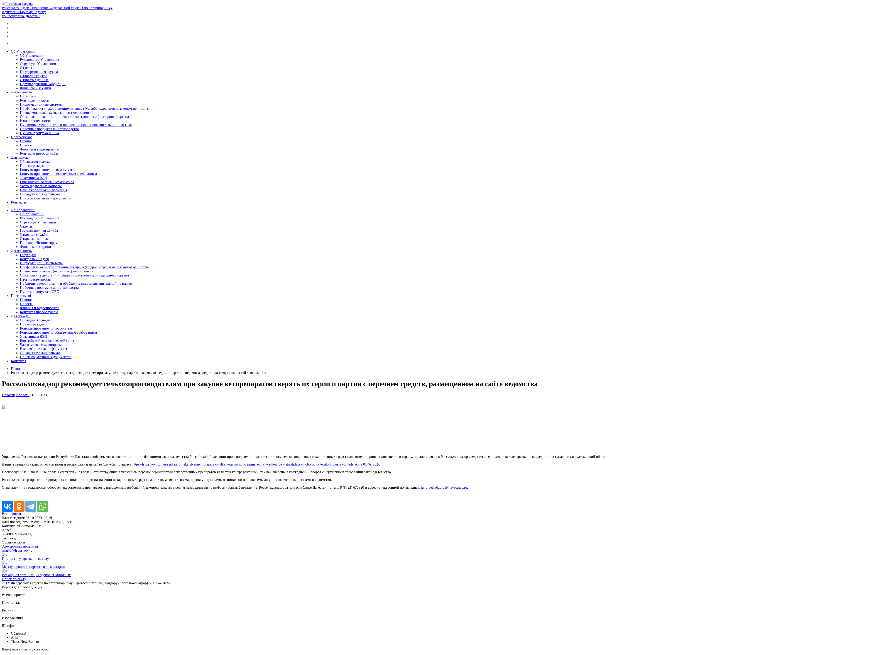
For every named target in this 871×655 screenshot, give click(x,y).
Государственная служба (39, 72)
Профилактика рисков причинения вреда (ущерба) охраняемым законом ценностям (84, 108)
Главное (26, 141)
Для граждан (21, 157)
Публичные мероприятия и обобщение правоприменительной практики (76, 125)
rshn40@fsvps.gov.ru (17, 550)
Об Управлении (23, 51)
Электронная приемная (20, 546)
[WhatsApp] (42, 506)
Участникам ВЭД (33, 178)
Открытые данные (34, 80)
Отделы (26, 68)
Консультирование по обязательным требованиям (58, 174)
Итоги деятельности (35, 121)
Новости (26, 145)
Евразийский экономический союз (47, 182)
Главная (17, 369)
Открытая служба (33, 76)
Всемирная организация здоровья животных (36, 575)
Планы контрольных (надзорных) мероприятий (56, 112)
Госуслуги (28, 96)
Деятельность (21, 92)
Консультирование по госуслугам (46, 170)
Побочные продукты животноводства (49, 129)
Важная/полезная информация (43, 190)
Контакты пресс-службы (39, 153)
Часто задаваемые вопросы (41, 186)
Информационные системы (41, 104)
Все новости (11, 514)
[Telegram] (30, 506)
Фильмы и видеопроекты (39, 149)
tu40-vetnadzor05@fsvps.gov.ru (444, 487)
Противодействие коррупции (43, 84)
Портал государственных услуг (26, 558)
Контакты (18, 202)
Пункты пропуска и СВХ (39, 133)
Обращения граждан (36, 161)
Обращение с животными (40, 194)
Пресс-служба (21, 137)
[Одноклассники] (19, 506)
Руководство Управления (39, 59)
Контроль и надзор (34, 100)
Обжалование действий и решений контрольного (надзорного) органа (74, 117)
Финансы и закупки (35, 88)
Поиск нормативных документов (45, 198)
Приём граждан (32, 165)
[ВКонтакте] (7, 506)
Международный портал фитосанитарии (33, 567)
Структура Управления (38, 64)
